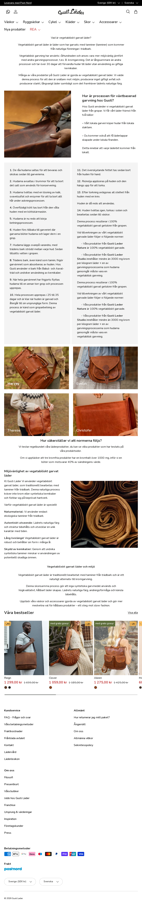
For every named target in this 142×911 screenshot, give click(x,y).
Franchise (9, 805)
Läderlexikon (12, 759)
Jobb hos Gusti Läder (16, 798)
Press (7, 833)
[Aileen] (116, 648)
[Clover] (71, 648)
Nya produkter (15, 29)
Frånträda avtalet (14, 738)
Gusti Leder (17, 898)
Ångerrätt (80, 724)
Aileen (98, 678)
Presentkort (11, 784)
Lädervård (10, 752)
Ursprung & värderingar (18, 812)
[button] (8, 12)
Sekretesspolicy (83, 745)
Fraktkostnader (13, 731)
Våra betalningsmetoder (18, 724)
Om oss (78, 731)
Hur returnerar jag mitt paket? (92, 717)
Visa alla (133, 612)
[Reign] (26, 648)
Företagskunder (13, 826)
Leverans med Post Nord (18, 3)
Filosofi (8, 777)
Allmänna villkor (83, 738)
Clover (53, 678)
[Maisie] (140, 687)
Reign (7, 678)
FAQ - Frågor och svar (17, 717)
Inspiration (10, 819)
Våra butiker (11, 791)
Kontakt (9, 745)
